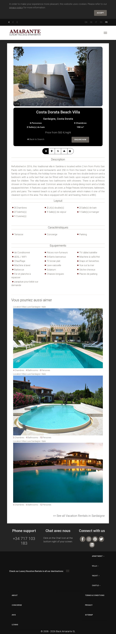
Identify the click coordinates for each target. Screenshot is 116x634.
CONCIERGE (17, 605)
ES (101, 22)
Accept (100, 13)
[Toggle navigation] (105, 33)
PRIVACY (89, 605)
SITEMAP (89, 615)
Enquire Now (80, 140)
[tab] (45, 151)
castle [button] (95, 585)
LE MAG (15, 625)
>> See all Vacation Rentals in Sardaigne (79, 515)
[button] (19, 79)
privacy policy (16, 7)
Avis (14, 615)
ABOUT (15, 595)
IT (96, 22)
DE (91, 22)
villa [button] (94, 566)
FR (106, 22)
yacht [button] (95, 576)
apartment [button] (97, 556)
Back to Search (36, 139)
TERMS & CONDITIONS (94, 595)
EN (86, 22)
